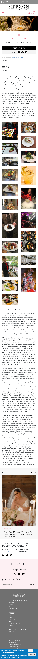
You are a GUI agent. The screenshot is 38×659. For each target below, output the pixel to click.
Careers (11, 617)
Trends (11, 605)
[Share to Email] (26, 52)
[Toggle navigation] (3, 13)
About (10, 615)
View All (33, 472)
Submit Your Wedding (15, 609)
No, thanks (32, 654)
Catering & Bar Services (19, 39)
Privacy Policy (12, 625)
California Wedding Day (15, 645)
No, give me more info (13, 657)
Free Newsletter (7, 584)
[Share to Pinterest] (22, 52)
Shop (10, 621)
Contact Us (12, 619)
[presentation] (32, 502)
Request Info (19, 48)
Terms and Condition (14, 623)
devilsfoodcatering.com (9, 552)
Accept (30, 651)
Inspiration (12, 603)
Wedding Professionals (15, 607)
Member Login (13, 636)
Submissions (12, 632)
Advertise (11, 634)
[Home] (19, 7)
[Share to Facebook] (19, 52)
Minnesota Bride (13, 647)
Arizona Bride (12, 643)
